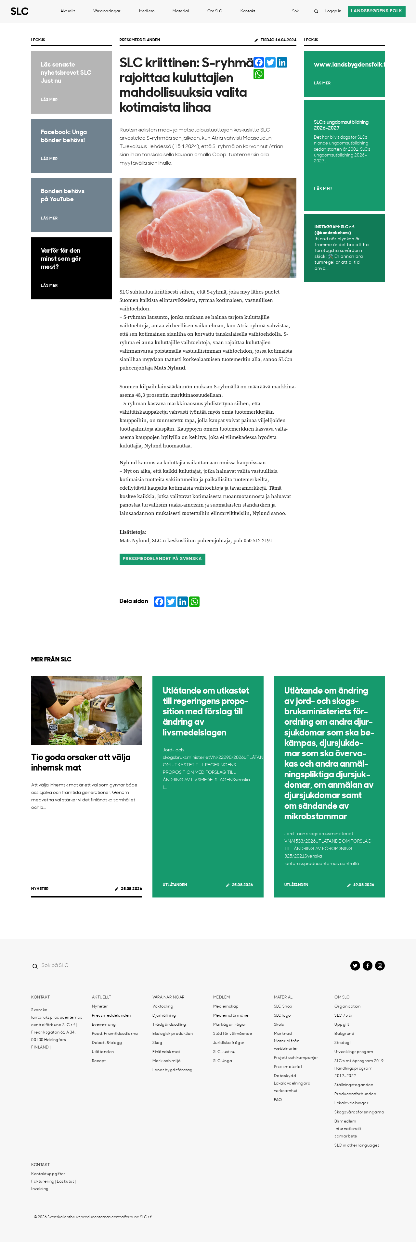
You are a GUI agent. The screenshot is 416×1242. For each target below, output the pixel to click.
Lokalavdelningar (351, 1103)
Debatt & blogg (107, 1043)
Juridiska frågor (229, 1043)
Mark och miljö (166, 1061)
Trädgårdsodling (169, 1025)
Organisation (347, 1007)
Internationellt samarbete (348, 1132)
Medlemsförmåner (232, 1016)
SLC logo (282, 1016)
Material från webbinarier (287, 1045)
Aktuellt (67, 11)
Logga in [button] (333, 11)
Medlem (147, 11)
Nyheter (40, 889)
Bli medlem (345, 1121)
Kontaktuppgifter (48, 1174)
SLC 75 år (343, 1016)
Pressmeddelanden (140, 40)
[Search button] (316, 11)
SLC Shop (283, 1007)
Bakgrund (344, 1034)
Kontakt (247, 11)
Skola (279, 1025)
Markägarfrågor (229, 1025)
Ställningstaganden (353, 1085)
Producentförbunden (355, 1094)
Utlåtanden (175, 885)
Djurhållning (164, 1016)
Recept (99, 1061)
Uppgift (341, 1025)
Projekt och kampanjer (296, 1058)
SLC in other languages (357, 1146)
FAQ (278, 1100)
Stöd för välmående (232, 1034)
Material (181, 11)
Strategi (342, 1043)
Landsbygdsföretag (172, 1070)
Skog (157, 1043)
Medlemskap (226, 1007)
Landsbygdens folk (376, 11)
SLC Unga (222, 1061)
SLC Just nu (224, 1052)
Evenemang (104, 1025)
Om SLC (214, 11)
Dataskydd (285, 1076)
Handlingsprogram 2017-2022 (353, 1072)
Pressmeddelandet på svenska (162, 559)
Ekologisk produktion (172, 1034)
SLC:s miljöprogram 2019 (359, 1061)
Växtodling (162, 1007)
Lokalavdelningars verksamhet (292, 1087)
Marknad (283, 1034)
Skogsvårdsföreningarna (359, 1112)
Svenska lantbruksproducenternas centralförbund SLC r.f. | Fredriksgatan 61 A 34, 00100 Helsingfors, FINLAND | (57, 1028)
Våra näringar (107, 11)
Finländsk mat (166, 1052)
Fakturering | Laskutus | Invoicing (53, 1185)
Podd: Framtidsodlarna (115, 1034)
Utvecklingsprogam (353, 1052)
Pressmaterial (288, 1067)
